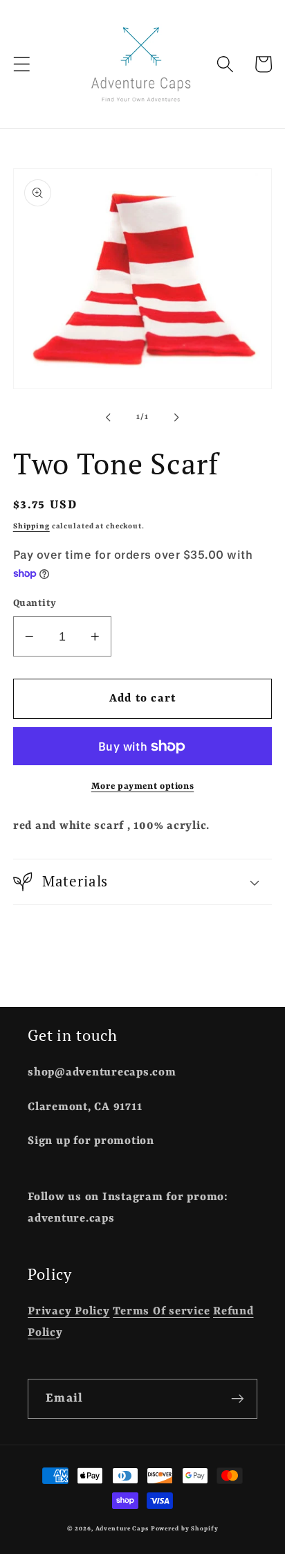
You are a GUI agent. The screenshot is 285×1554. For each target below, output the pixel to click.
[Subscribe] (238, 1399)
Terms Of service (161, 1311)
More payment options (142, 786)
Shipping (31, 526)
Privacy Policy (69, 1311)
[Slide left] (108, 417)
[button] (22, 64)
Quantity (35, 603)
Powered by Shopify (185, 1529)
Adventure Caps (122, 1529)
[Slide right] (177, 417)
